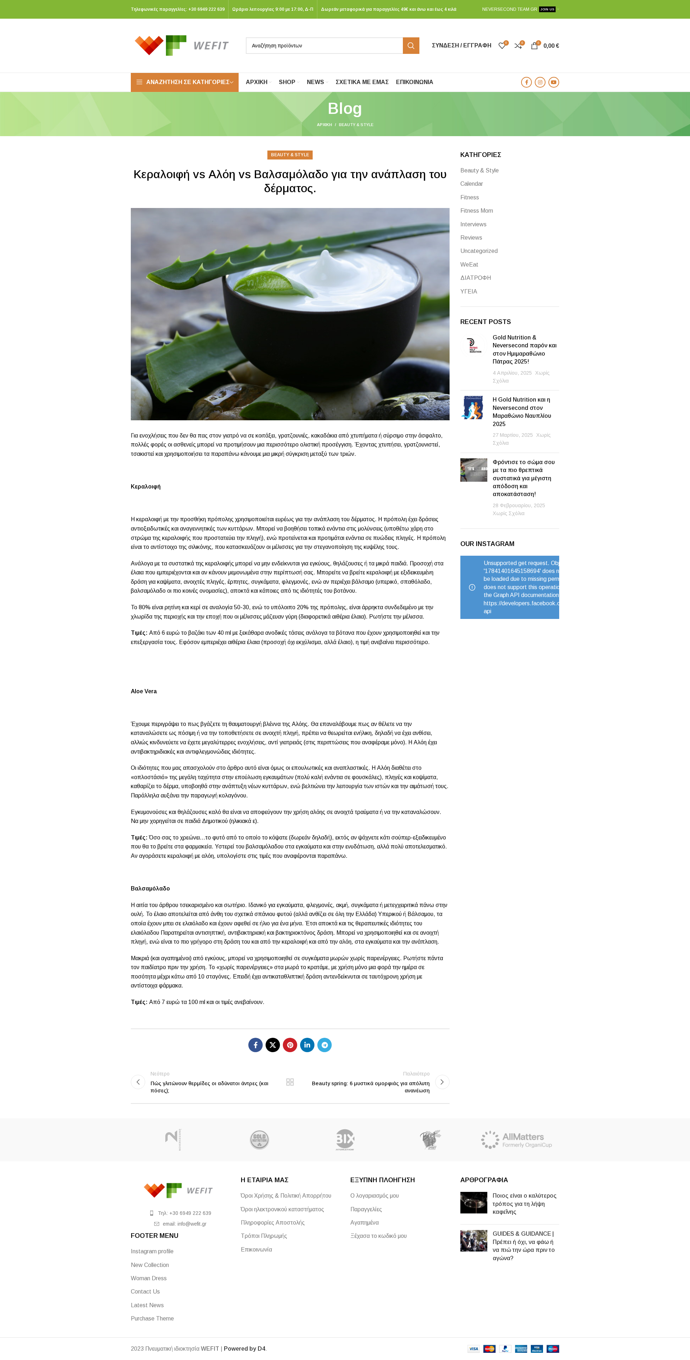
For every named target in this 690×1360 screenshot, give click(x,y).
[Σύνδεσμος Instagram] (540, 82)
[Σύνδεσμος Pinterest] (290, 1045)
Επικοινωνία (256, 1249)
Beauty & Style (356, 124)
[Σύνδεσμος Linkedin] (307, 1045)
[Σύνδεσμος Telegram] (324, 1045)
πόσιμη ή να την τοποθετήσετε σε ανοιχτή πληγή (237, 733)
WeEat (469, 265)
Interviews (473, 224)
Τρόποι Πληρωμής (264, 1236)
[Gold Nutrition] (259, 1140)
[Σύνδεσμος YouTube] (553, 82)
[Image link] (180, 1190)
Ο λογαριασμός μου (374, 1196)
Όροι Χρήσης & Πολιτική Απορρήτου (286, 1196)
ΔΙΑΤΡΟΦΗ (475, 278)
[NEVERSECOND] (173, 1140)
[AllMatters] (516, 1140)
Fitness (469, 197)
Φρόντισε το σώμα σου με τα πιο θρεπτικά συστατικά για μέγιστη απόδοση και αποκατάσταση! (524, 478)
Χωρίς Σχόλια (509, 513)
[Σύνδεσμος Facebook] (526, 82)
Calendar (471, 184)
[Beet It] (430, 1140)
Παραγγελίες (366, 1209)
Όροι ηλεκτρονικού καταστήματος (282, 1209)
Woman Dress (149, 1278)
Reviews (471, 238)
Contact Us (145, 1292)
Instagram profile (152, 1251)
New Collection (150, 1265)
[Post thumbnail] (473, 359)
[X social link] (273, 1045)
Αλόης (300, 724)
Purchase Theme (152, 1318)
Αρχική (324, 124)
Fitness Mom (476, 211)
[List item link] (180, 1213)
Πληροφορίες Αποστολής (273, 1223)
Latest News (147, 1305)
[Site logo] (185, 45)
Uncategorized (479, 251)
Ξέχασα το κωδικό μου (378, 1236)
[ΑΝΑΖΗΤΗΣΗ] (411, 45)
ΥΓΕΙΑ (468, 291)
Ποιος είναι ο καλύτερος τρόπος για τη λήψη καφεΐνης (525, 1204)
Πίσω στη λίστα (290, 1082)
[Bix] (345, 1140)
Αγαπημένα (364, 1223)
